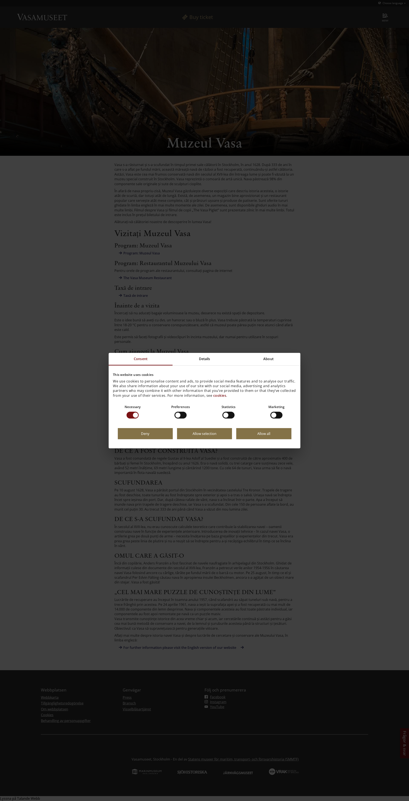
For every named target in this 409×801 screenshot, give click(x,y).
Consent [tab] (140, 358)
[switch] (180, 415)
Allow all (263, 433)
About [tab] (268, 358)
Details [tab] (204, 358)
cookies (219, 395)
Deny (145, 433)
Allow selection (204, 433)
